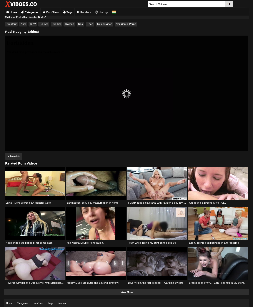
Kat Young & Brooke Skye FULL (207, 202)
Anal (23, 23)
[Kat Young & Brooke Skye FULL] (218, 183)
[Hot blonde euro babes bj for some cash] (35, 223)
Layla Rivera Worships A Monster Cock (28, 202)
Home (13, 12)
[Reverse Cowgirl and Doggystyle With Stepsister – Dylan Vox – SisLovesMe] (35, 263)
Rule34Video (104, 23)
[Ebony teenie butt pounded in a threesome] (218, 223)
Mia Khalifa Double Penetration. (85, 242)
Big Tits (56, 23)
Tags (69, 12)
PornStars (52, 12)
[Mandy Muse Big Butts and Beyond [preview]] (96, 263)
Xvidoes (9, 17)
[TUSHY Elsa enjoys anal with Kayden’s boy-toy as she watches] (157, 183)
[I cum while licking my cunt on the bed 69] (157, 223)
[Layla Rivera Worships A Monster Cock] (35, 183)
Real (18, 17)
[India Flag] (114, 12)
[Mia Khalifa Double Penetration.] (96, 223)
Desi (80, 23)
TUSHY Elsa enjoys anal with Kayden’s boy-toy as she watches (165, 202)
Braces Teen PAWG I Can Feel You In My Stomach (218, 282)
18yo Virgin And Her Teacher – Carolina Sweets (155, 282)
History (103, 12)
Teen (90, 23)
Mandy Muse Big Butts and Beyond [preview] (93, 282)
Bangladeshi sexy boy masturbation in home (93, 202)
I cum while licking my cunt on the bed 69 (152, 242)
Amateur (12, 23)
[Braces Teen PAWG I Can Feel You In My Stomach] (218, 263)
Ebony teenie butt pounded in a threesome (214, 242)
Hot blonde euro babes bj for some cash (29, 242)
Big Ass (44, 23)
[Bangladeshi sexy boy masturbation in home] (96, 183)
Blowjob (69, 23)
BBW (33, 23)
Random (85, 12)
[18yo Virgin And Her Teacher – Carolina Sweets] (157, 263)
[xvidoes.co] (21, 7)
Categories (31, 12)
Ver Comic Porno (126, 23)
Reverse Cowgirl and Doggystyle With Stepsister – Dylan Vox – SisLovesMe (50, 282)
